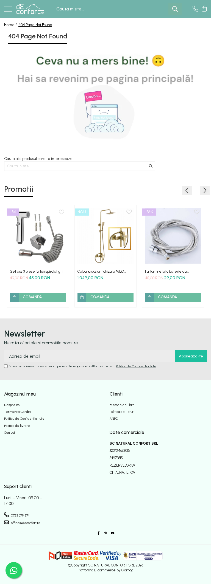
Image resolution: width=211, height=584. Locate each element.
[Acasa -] (30, 9)
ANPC (114, 419)
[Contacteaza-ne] (195, 9)
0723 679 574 (20, 515)
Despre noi (12, 405)
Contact (9, 433)
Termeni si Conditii (18, 412)
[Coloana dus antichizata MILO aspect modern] (105, 236)
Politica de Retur (122, 412)
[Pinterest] (105, 533)
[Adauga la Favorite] (61, 212)
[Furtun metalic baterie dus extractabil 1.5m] (173, 236)
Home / (11, 24)
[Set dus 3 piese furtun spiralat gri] (38, 236)
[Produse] (8, 9)
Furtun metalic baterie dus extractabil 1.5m (166, 271)
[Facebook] (99, 533)
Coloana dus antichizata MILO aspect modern (100, 271)
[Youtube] (112, 533)
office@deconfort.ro (25, 523)
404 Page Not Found (35, 24)
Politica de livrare (17, 426)
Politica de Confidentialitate (136, 366)
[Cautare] (175, 9)
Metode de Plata (122, 405)
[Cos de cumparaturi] (204, 9)
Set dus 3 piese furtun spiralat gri (36, 271)
